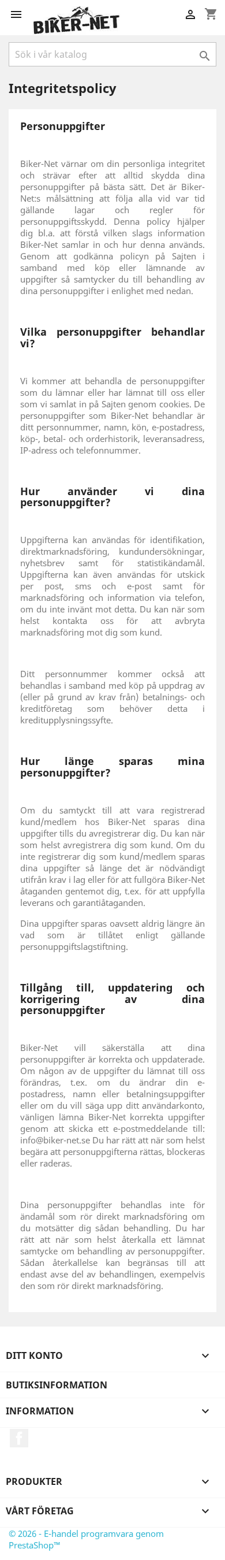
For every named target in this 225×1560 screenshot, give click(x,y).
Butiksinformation (56, 1385)
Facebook (19, 1438)
